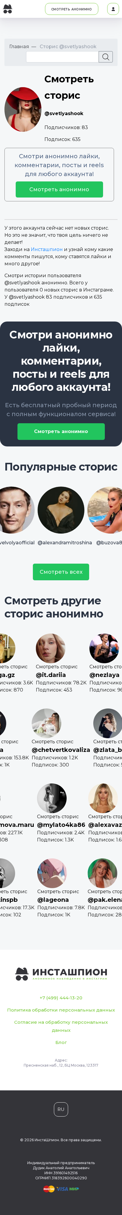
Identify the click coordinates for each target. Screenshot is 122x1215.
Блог (61, 1042)
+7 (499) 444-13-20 (61, 998)
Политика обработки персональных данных (61, 1010)
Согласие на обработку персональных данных (61, 1026)
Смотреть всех (61, 572)
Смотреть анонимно (59, 189)
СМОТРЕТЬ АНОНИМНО (71, 9)
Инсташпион (47, 249)
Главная (19, 46)
